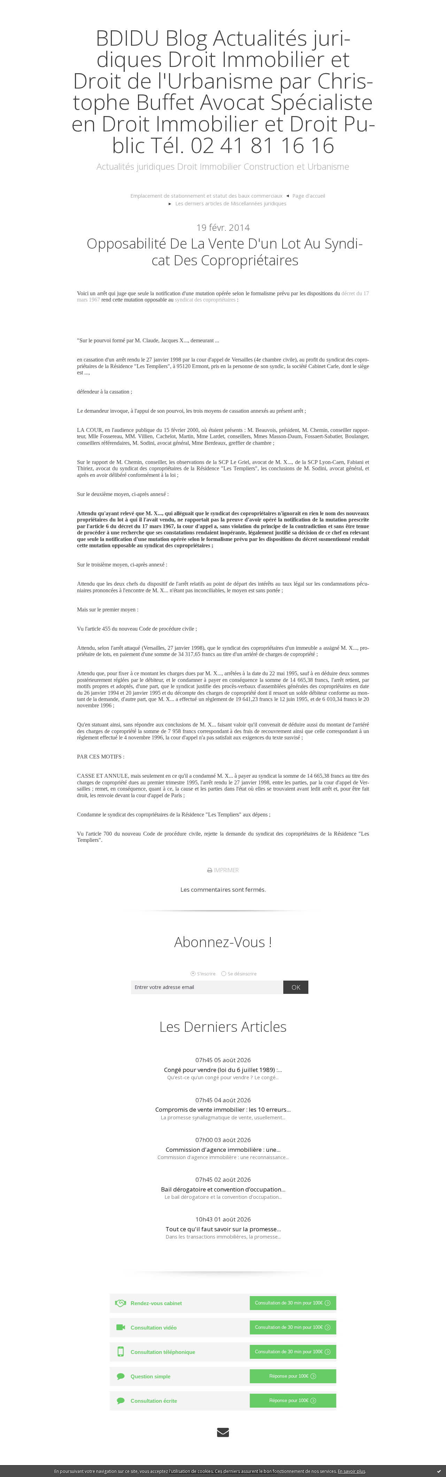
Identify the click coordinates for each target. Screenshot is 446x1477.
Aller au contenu (26, 7)
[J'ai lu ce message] (439, 1471)
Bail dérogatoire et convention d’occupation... (223, 1189)
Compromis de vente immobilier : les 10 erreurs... (223, 1109)
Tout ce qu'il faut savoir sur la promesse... (223, 1229)
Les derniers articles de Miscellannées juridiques (230, 203)
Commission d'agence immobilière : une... (223, 1149)
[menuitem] (210, 196)
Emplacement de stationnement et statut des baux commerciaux (206, 195)
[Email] (223, 1432)
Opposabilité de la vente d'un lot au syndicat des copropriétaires (225, 251)
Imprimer (226, 870)
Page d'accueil (308, 195)
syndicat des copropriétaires (205, 300)
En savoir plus (351, 1471)
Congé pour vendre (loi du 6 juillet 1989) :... (223, 1070)
